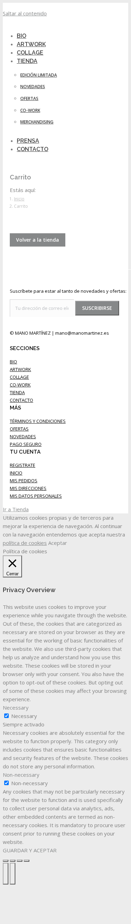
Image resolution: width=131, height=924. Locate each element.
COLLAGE (19, 377)
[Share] (12, 861)
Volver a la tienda (37, 239)
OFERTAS (19, 429)
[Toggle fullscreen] (19, 861)
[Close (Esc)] (5, 861)
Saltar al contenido (25, 13)
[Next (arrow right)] (12, 873)
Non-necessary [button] (21, 774)
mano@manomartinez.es (82, 333)
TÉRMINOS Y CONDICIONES (38, 421)
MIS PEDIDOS (23, 480)
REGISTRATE (22, 465)
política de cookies (25, 542)
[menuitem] (31, 61)
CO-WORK (20, 385)
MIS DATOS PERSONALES (36, 496)
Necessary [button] (16, 707)
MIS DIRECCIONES (28, 488)
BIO (13, 361)
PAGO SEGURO (26, 444)
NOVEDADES (23, 436)
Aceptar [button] (57, 542)
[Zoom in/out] (26, 861)
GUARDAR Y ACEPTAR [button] (30, 850)
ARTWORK (20, 369)
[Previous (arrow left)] (5, 873)
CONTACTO (21, 400)
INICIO (16, 473)
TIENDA (17, 392)
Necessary (24, 715)
